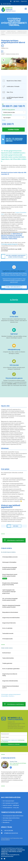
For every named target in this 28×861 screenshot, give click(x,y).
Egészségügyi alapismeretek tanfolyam (11, 818)
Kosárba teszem (13, 129)
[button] (3, 60)
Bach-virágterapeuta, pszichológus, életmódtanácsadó (18, 763)
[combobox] (14, 112)
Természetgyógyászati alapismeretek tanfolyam (13, 815)
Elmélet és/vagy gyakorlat (8, 109)
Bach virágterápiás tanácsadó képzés (10, 803)
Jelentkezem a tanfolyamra (15, 540)
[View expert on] (11, 767)
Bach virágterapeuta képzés (8, 800)
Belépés (17, 1)
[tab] (14, 557)
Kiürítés (3, 120)
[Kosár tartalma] (11, 1)
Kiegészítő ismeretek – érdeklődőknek (11, 805)
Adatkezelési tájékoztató (8, 850)
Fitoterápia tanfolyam (7, 820)
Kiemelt (3, 54)
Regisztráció (24, 1)
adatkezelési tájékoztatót (11, 740)
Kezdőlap (3, 31)
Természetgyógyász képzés (12, 54)
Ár (2, 104)
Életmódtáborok (6, 822)
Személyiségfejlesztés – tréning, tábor (11, 807)
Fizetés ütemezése (7, 114)
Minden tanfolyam (11, 31)
